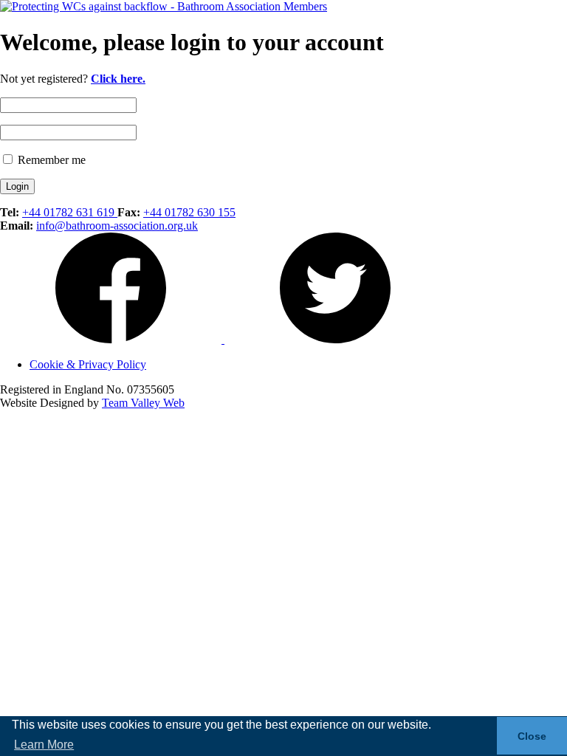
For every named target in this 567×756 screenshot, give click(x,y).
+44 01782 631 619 (69, 212)
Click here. (118, 78)
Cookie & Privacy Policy (88, 364)
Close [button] (532, 736)
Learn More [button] (44, 744)
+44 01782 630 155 (189, 212)
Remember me (50, 160)
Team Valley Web (143, 402)
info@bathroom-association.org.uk (117, 225)
